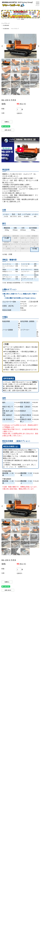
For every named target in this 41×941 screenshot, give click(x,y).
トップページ (5, 23)
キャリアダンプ (15, 28)
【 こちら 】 (11, 467)
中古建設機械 (6, 25)
